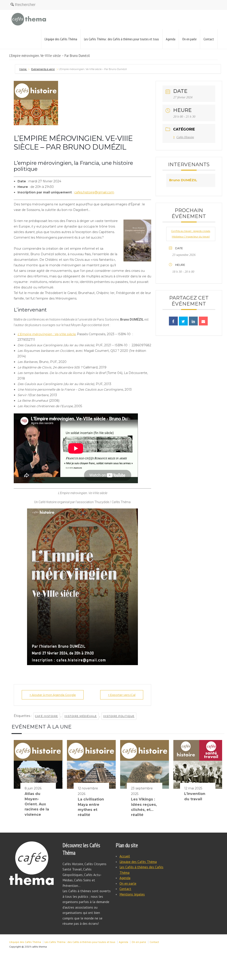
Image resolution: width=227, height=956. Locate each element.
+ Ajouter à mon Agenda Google (52, 695)
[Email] (203, 321)
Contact (209, 39)
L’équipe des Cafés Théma (61, 39)
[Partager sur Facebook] (173, 321)
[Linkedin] (193, 321)
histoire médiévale (81, 716)
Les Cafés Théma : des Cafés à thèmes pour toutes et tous (121, 39)
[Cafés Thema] (29, 19)
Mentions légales (132, 894)
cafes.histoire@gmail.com (94, 192)
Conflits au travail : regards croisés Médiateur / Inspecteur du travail (190, 234)
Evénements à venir (43, 69)
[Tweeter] (183, 321)
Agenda (170, 39)
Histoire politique (119, 716)
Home (23, 69)
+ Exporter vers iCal (121, 695)
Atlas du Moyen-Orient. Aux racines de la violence (37, 804)
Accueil (124, 856)
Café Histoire (46, 716)
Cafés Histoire (185, 137)
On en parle (189, 39)
